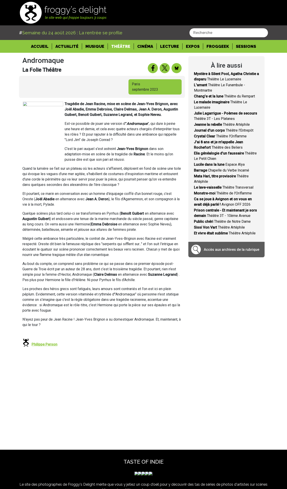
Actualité (66, 46)
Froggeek (218, 46)
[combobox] (229, 33)
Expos (193, 46)
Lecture (169, 46)
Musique (94, 46)
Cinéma (145, 46)
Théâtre (120, 46)
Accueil (41, 46)
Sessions (246, 46)
